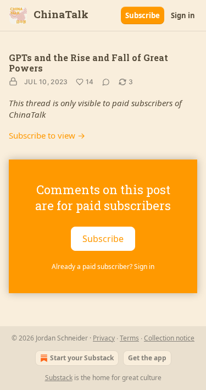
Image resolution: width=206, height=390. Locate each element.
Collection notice (169, 338)
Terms (129, 338)
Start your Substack (82, 357)
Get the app (147, 357)
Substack (59, 377)
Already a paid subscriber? (103, 266)
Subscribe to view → (47, 135)
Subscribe (142, 15)
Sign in (183, 15)
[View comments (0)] (106, 82)
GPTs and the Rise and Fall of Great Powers (88, 63)
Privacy (104, 338)
